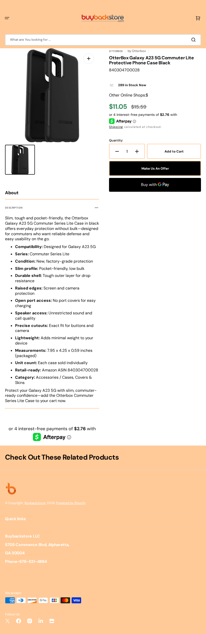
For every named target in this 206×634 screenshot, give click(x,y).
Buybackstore (35, 503)
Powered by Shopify (71, 503)
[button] (7, 18)
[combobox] (103, 39)
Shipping (116, 127)
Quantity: (116, 140)
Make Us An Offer (155, 168)
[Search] (194, 39)
